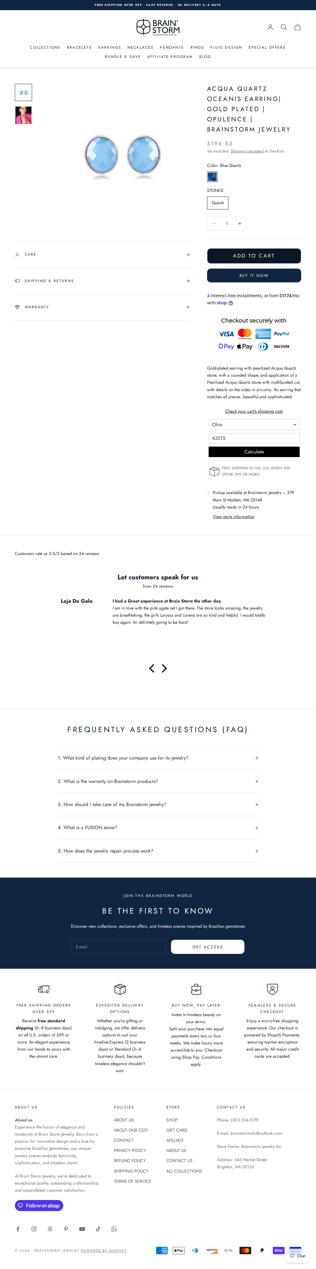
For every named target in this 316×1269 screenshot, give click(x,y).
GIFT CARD (177, 1130)
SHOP (172, 1120)
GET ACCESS (208, 947)
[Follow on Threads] (50, 1229)
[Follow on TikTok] (98, 1229)
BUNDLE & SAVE (123, 56)
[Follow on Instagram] (34, 1229)
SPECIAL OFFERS (267, 47)
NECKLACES (140, 47)
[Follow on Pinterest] (66, 1229)
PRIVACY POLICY (130, 1150)
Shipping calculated (247, 151)
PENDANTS (172, 47)
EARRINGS (109, 47)
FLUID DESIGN (226, 47)
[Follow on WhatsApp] (114, 1229)
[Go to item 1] (23, 92)
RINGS (197, 47)
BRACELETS (79, 47)
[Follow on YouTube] (82, 1229)
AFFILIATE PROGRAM (170, 56)
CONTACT (124, 1140)
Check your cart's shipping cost (254, 411)
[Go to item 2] (23, 115)
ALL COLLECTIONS (184, 1171)
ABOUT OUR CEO (131, 1130)
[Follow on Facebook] (18, 1229)
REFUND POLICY (130, 1161)
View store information (233, 516)
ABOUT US (124, 1120)
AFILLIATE (175, 1140)
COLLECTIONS (45, 47)
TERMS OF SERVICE (133, 1181)
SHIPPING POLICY (131, 1171)
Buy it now (254, 275)
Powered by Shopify (104, 1250)
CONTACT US (179, 1161)
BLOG (205, 56)
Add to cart (254, 255)
